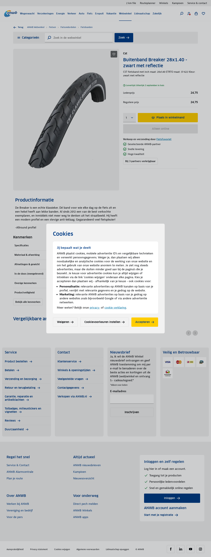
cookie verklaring (115, 307)
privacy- (95, 307)
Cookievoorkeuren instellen (102, 322)
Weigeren (63, 322)
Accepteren (142, 322)
